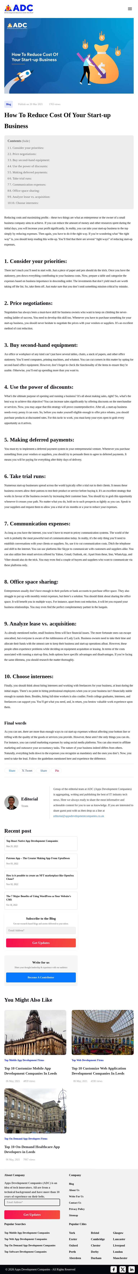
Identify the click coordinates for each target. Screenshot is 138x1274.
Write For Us (76, 1196)
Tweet (28, 770)
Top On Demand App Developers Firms (25, 1138)
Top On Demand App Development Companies (29, 1245)
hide (26, 141)
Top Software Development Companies (25, 1251)
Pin (56, 770)
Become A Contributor (41, 977)
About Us (74, 1190)
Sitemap (73, 1215)
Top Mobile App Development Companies (27, 1233)
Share (11, 770)
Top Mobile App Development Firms (24, 1060)
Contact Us (75, 1202)
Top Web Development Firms (88, 1060)
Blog (8, 104)
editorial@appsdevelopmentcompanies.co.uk (78, 816)
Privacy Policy (77, 1209)
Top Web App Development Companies (25, 1239)
